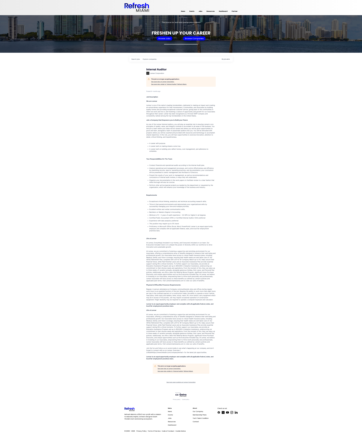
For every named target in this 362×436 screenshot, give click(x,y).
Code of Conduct (168, 431)
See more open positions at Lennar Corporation (181, 382)
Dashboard (172, 425)
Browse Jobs (164, 38)
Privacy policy (176, 399)
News (170, 411)
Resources (172, 422)
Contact (196, 422)
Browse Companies (194, 38)
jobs (135, 59)
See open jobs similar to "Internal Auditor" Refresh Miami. (169, 84)
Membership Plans (199, 415)
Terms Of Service (154, 431)
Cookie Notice (180, 431)
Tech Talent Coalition (201, 418)
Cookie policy (185, 399)
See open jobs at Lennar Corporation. (162, 81)
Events (170, 415)
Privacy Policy (141, 431)
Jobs (169, 418)
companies (149, 59)
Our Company (198, 411)
